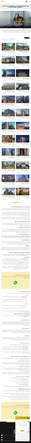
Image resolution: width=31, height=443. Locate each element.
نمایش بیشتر (15, 202)
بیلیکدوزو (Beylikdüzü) (24, 299)
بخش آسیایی (21, 293)
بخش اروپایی (25, 293)
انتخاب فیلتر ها (26, 37)
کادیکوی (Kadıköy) (25, 305)
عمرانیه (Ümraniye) (25, 308)
